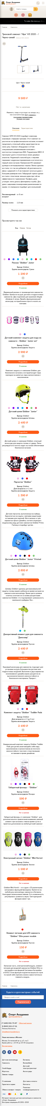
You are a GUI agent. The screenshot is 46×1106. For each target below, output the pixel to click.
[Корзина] (29, 15)
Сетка (28, 228)
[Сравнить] (4, 45)
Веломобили (27, 1063)
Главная (4, 27)
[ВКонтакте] (4, 1052)
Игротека (5, 1071)
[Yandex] (20, 1052)
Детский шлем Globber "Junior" (23, 411)
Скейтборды (6, 1068)
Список (22, 228)
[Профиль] (10, 10)
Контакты (26, 1084)
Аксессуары (27, 1071)
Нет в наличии (23, 107)
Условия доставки (23, 119)
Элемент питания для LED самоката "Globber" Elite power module (23, 935)
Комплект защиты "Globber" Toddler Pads (23, 712)
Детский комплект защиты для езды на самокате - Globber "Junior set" (23, 339)
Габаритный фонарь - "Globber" (23, 787)
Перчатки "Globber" (23, 482)
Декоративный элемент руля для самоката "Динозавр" (23, 636)
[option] (23, 69)
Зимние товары (7, 1075)
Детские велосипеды (10, 1060)
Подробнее (23, 283)
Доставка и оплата (30, 1081)
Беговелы (26, 1060)
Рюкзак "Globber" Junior (23, 262)
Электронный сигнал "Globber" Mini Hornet (23, 858)
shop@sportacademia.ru (11, 1032)
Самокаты (14, 27)
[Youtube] (15, 1052)
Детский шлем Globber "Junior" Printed (23, 559)
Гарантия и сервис (8, 1084)
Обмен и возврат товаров (11, 1090)
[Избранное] (24, 15)
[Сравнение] (17, 15)
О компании (6, 1081)
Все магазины (7, 1046)
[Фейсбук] (9, 1052)
